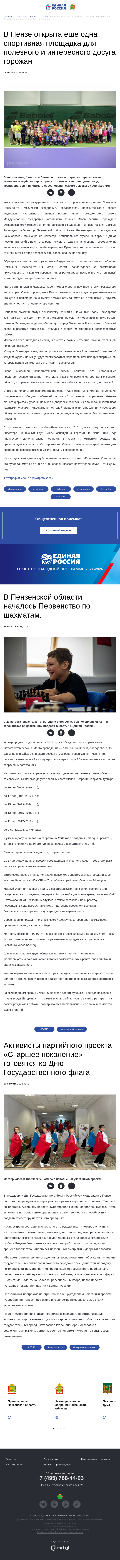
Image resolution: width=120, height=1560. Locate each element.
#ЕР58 (31, 1347)
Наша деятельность (26, 16)
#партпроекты (55, 1347)
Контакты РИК (14, 1464)
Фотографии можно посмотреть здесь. (29, 478)
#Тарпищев (83, 489)
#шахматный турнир (72, 1029)
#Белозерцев (15, 489)
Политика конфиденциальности (60, 1526)
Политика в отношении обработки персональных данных (60, 1529)
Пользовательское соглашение (60, 1523)
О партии (11, 1459)
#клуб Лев (106, 489)
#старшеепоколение (84, 1347)
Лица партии (51, 1459)
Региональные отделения (95, 1459)
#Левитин (38, 489)
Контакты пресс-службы (57, 1464)
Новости (44, 16)
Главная (8, 16)
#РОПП (44, 1029)
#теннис (60, 496)
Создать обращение (58, 530)
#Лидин (61, 489)
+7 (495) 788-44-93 (60, 1478)
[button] (53, 1428)
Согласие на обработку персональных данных (60, 1532)
